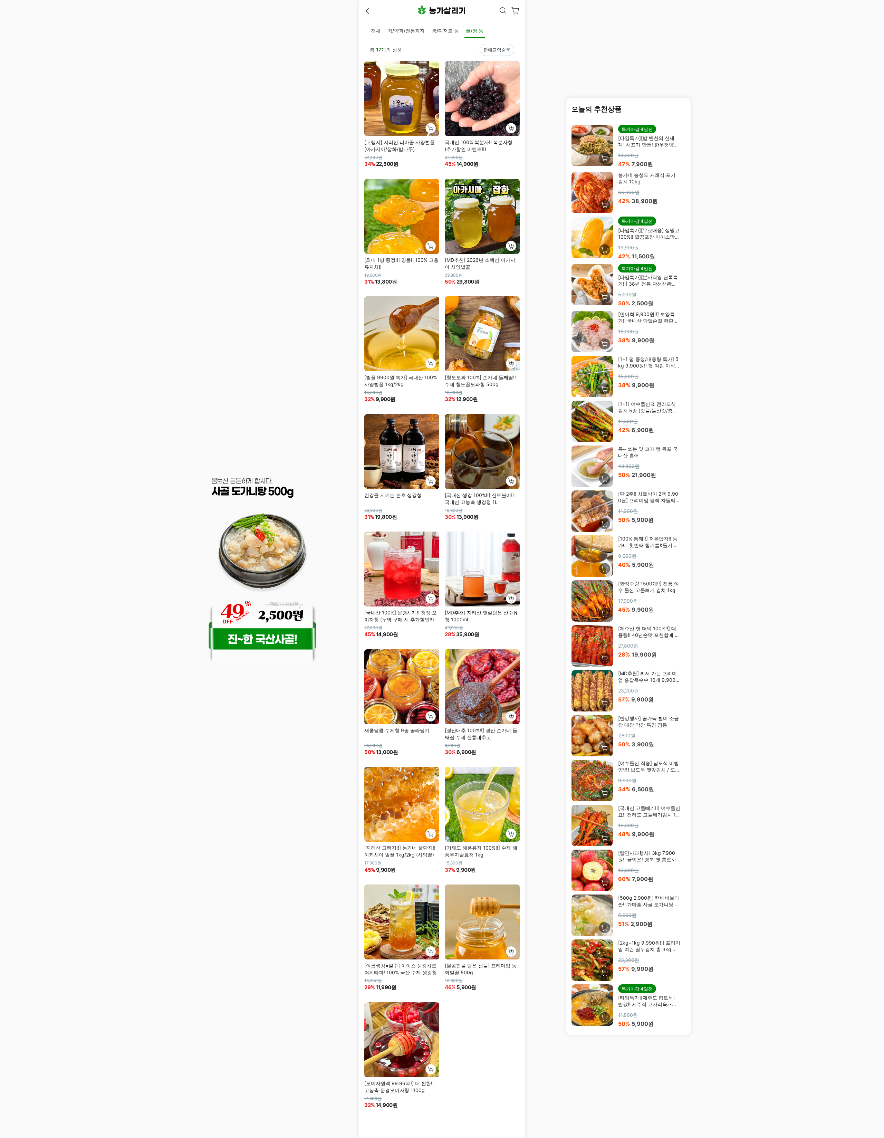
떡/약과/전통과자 (406, 31)
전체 (376, 31)
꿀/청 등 (474, 31)
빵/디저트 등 (445, 31)
